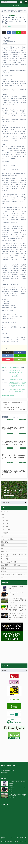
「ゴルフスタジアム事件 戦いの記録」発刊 (17, 587)
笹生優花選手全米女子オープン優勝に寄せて (13, 574)
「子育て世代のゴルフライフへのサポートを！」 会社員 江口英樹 (17, 390)
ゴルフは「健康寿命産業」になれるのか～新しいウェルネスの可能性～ (17, 600)
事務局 (9, 26)
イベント (3, 517)
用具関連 (3, 571)
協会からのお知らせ (6, 551)
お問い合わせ (21, 2)
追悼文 (2, 577)
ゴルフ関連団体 (5, 533)
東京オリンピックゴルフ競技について (11, 562)
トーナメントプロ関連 (7, 539)
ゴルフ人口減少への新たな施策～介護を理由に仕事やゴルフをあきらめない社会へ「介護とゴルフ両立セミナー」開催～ (17, 608)
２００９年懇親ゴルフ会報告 (15, 379)
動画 (2, 548)
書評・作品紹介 (5, 559)
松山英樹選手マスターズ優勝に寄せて (11, 565)
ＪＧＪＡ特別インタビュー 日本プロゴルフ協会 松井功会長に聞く (17, 371)
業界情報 (15, 367)
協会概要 (3, 837)
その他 (2, 514)
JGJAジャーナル (6, 367)
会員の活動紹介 (5, 542)
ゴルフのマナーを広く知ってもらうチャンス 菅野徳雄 (17, 375)
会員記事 (3, 545)
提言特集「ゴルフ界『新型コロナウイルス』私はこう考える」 (13, 555)
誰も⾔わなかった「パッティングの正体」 (17, 593)
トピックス (4, 536)
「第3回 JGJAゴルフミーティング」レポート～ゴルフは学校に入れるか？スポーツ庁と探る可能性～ (17, 616)
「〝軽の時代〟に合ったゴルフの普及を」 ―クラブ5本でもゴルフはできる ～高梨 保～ (14, 408)
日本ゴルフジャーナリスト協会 (13, 841)
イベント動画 (4, 520)
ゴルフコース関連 (5, 530)
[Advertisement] (12, 652)
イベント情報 (4, 526)
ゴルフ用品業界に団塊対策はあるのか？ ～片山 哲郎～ (14, 403)
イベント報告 (4, 523)
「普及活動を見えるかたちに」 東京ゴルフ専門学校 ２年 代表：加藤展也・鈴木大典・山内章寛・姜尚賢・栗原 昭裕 (17, 384)
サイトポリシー (11, 837)
